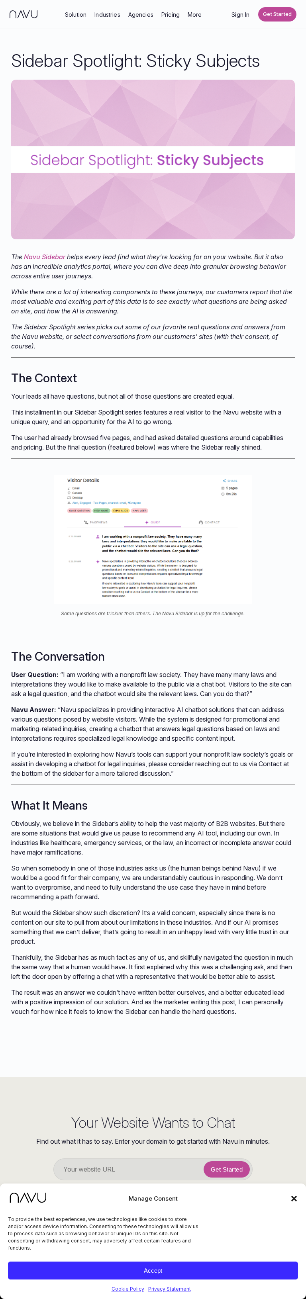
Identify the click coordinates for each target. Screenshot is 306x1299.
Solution (75, 14)
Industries (107, 14)
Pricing (170, 14)
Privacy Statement (169, 1289)
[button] (294, 1199)
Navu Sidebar (44, 257)
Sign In (240, 14)
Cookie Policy (128, 1289)
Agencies (140, 14)
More (195, 14)
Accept (153, 1270)
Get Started (277, 14)
